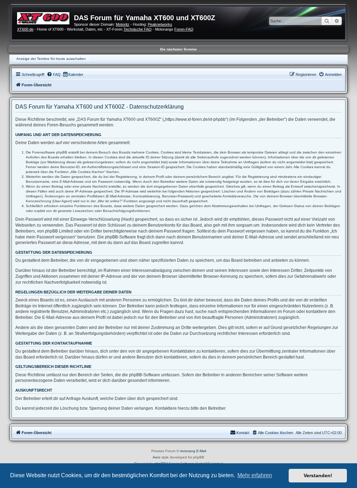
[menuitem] (54, 74)
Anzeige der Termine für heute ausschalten (51, 59)
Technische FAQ (137, 29)
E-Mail (201, 451)
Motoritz (122, 24)
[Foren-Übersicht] (45, 17)
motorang (187, 451)
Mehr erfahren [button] (254, 475)
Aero (156, 457)
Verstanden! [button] (318, 475)
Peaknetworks (160, 24)
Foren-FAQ (183, 29)
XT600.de (25, 29)
